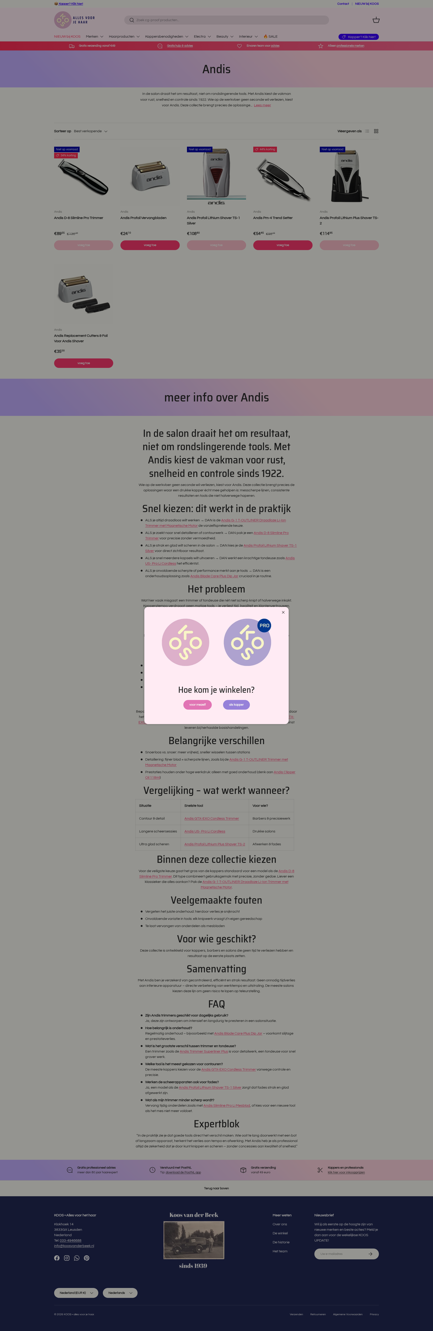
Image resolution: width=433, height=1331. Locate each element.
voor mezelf (197, 704)
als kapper (236, 704)
